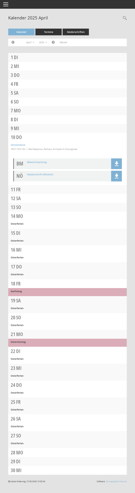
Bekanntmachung (37, 162)
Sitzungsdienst (116, 481)
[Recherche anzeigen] (124, 18)
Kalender (21, 32)
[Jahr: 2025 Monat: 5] (53, 42)
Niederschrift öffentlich (40, 174)
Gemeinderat (18, 144)
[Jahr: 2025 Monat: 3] (13, 42)
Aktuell (63, 42)
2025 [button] (42, 42)
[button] (116, 163)
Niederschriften (76, 32)
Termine (48, 32)
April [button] (29, 42)
